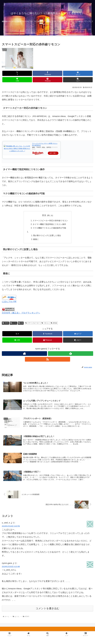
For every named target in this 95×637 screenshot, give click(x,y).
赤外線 (55, 323)
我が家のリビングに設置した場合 (47, 235)
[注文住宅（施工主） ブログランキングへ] (8, 309)
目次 (44, 215)
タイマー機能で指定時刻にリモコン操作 (49, 224)
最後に (36, 239)
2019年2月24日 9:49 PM (11, 526)
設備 (21, 323)
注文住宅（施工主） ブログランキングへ (21, 313)
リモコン (46, 323)
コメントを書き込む (47, 608)
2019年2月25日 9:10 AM (11, 566)
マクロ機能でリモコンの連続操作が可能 (49, 228)
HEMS (6, 323)
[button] (78, 79)
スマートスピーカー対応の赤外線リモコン (50, 220)
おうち (14, 323)
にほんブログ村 (9, 301)
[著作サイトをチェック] (24, 353)
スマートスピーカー (33, 323)
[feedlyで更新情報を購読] (70, 353)
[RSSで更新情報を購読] (47, 359)
